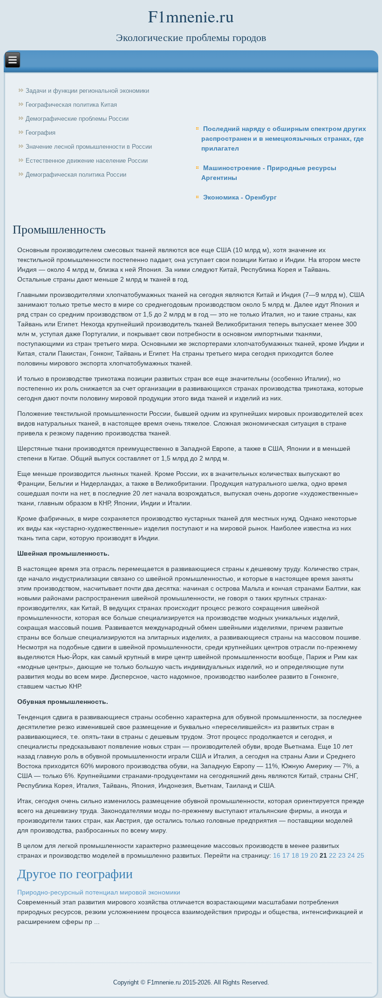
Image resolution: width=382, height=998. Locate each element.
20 (314, 855)
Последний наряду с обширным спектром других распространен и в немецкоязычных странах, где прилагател (283, 138)
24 (351, 855)
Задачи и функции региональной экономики (87, 90)
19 (304, 855)
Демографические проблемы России (77, 118)
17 (286, 855)
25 (360, 855)
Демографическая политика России (76, 174)
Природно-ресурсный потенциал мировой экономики (98, 892)
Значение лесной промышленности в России (89, 146)
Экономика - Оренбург (240, 197)
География (40, 132)
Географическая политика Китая (71, 104)
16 (276, 855)
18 (295, 855)
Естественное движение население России (87, 160)
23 (342, 855)
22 (332, 855)
